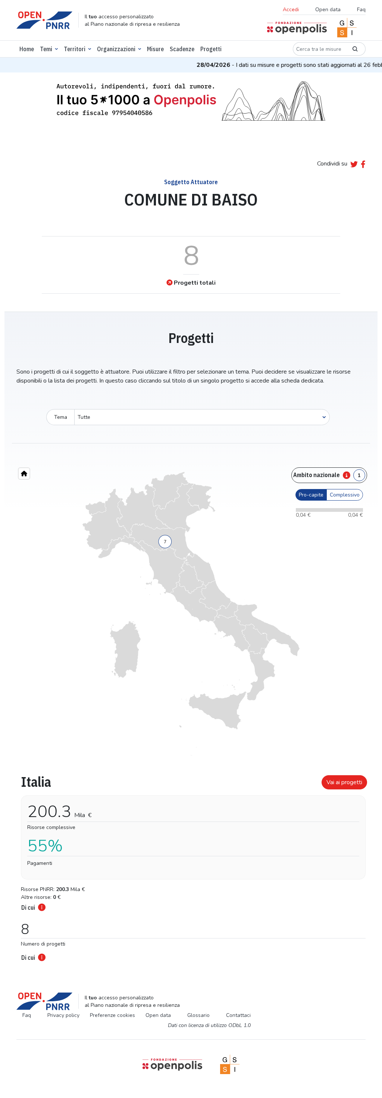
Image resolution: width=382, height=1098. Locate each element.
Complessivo (345, 494)
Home (26, 49)
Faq (361, 9)
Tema (60, 417)
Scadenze (182, 49)
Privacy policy (63, 1015)
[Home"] (24, 473)
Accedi (291, 9)
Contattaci (238, 1015)
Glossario (198, 1015)
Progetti (211, 49)
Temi (46, 49)
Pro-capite (311, 494)
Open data (328, 9)
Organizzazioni (116, 49)
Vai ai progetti (344, 782)
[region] (191, 613)
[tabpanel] (191, 865)
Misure (155, 49)
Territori (74, 49)
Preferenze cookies (112, 1015)
